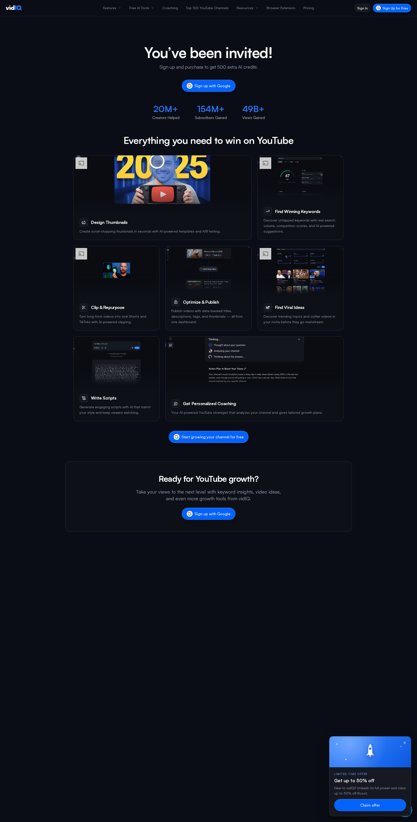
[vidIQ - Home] (14, 8)
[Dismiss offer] (404, 742)
